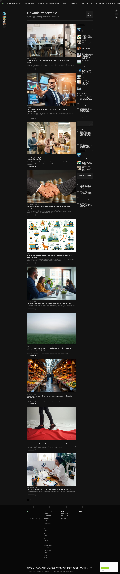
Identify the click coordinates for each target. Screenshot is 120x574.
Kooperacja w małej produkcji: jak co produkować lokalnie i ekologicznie (86, 83)
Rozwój (45, 538)
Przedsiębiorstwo (59, 568)
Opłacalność (48, 568)
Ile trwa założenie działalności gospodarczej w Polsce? (87, 89)
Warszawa (29, 569)
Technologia (46, 527)
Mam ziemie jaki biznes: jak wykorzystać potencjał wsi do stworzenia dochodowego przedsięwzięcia (49, 349)
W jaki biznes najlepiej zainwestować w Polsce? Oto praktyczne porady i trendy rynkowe (49, 256)
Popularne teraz (81, 25)
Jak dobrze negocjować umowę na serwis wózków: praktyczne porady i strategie (49, 207)
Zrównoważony (35, 569)
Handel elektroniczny (48, 549)
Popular (81, 151)
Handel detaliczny (47, 515)
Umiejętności (75, 567)
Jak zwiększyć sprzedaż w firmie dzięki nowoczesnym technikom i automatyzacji (48, 110)
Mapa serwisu (64, 518)
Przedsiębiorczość (83, 203)
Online (77, 568)
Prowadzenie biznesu (31, 204)
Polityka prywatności (65, 517)
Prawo (28, 568)
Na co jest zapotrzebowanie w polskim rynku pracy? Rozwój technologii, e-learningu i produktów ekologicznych (87, 56)
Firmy (62, 569)
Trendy (81, 138)
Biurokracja (33, 568)
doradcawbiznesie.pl (31, 21)
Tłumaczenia (29, 301)
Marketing (29, 107)
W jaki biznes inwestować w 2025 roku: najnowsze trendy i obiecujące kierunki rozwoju (87, 43)
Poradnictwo (43, 567)
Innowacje (90, 567)
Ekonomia (81, 568)
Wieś (28, 346)
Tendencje (49, 569)
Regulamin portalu (64, 515)
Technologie (58, 567)
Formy (38, 568)
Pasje (74, 568)
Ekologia (46, 542)
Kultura (45, 537)
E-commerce (46, 517)
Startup (45, 535)
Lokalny (53, 568)
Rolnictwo (46, 520)
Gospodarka (29, 394)
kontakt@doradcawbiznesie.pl (67, 522)
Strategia (86, 568)
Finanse (28, 253)
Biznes (28, 58)
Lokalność (52, 566)
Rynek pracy (66, 569)
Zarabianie (84, 35)
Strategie (64, 567)
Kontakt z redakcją (64, 513)
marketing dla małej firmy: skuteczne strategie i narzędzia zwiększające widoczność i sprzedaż (50, 159)
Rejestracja (42, 568)
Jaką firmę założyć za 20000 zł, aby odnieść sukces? (87, 77)
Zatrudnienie (69, 567)
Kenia (39, 567)
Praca (83, 53)
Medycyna (46, 532)
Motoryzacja (46, 547)
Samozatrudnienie (42, 569)
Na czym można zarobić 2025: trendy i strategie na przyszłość (87, 37)
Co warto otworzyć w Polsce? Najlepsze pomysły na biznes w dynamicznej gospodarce (50, 397)
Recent (89, 151)
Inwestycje (84, 40)
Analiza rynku (46, 518)
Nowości (89, 25)
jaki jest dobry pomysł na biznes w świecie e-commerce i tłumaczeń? (49, 303)
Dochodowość (89, 566)
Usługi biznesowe (85, 87)
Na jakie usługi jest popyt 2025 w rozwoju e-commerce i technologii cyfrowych (86, 72)
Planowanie (71, 569)
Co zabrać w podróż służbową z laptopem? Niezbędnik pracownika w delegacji (48, 61)
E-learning (46, 525)
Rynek (45, 554)
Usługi (83, 69)
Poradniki (46, 513)
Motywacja (69, 568)
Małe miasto (85, 567)
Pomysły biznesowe (30, 487)
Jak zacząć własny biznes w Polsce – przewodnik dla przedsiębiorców (49, 444)
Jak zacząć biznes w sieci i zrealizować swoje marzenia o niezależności (49, 489)
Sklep (65, 568)
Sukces (45, 555)
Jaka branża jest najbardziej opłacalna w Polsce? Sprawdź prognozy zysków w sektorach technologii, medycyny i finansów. (87, 31)
